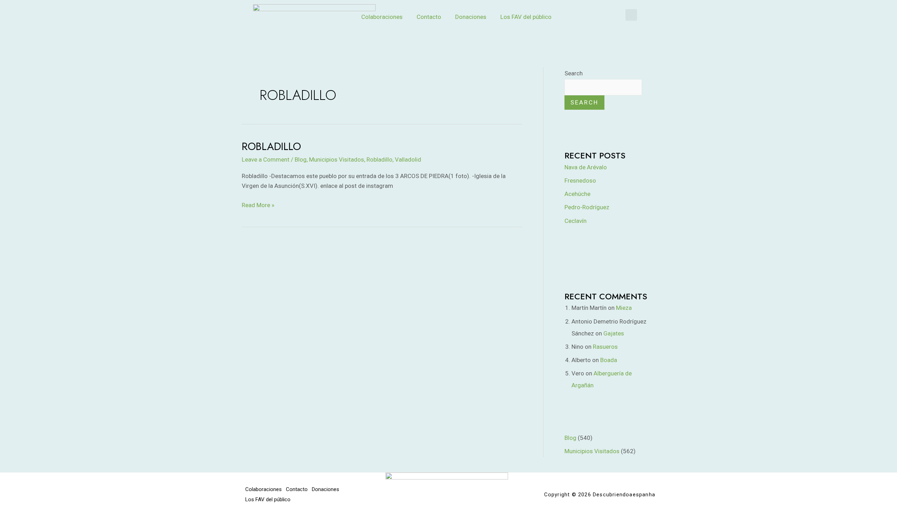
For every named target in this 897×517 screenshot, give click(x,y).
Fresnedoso (580, 180)
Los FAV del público (526, 16)
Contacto (429, 16)
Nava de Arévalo (585, 167)
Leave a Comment (265, 159)
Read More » (258, 204)
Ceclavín (575, 220)
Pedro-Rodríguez (586, 207)
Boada (608, 359)
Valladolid (408, 159)
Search (573, 73)
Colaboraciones (382, 16)
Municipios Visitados (336, 159)
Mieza (624, 307)
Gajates (613, 333)
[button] (631, 15)
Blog (301, 159)
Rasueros (605, 346)
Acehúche (577, 193)
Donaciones (470, 16)
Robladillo (271, 146)
